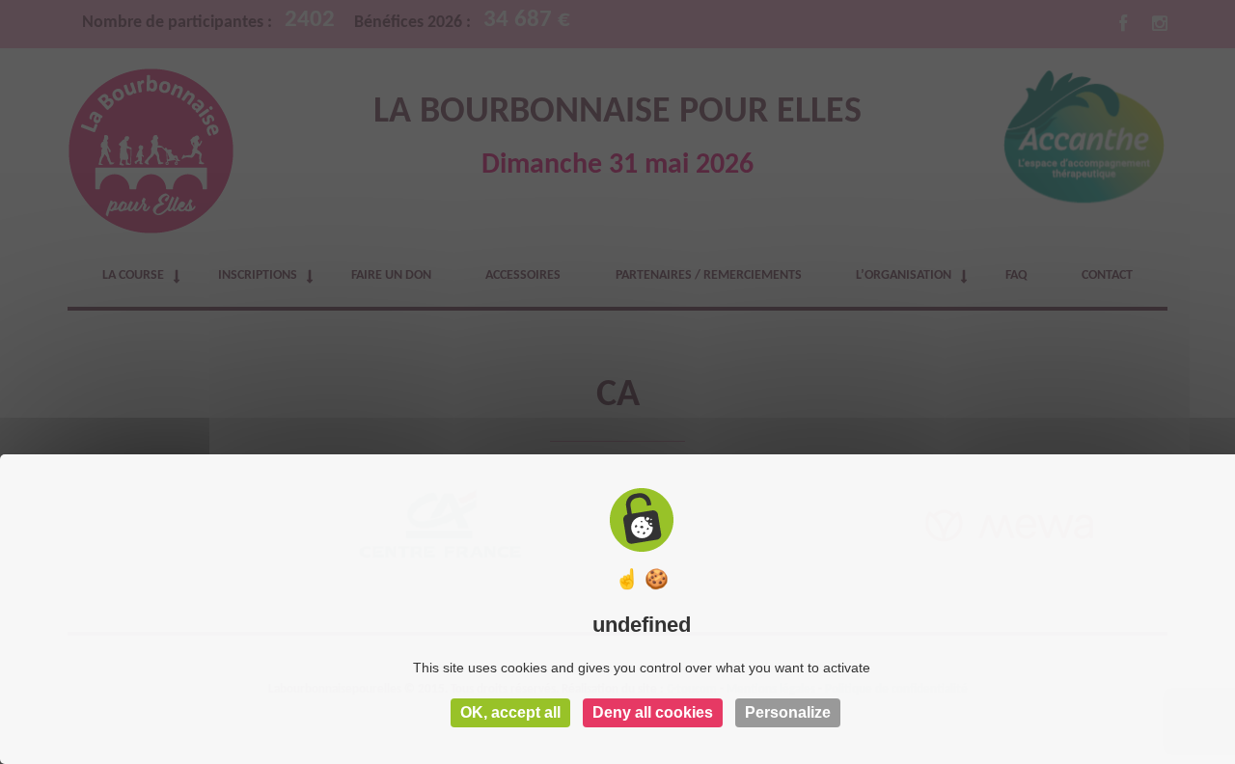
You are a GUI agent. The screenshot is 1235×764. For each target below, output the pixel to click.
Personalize (788, 712)
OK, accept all (510, 712)
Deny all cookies (652, 712)
